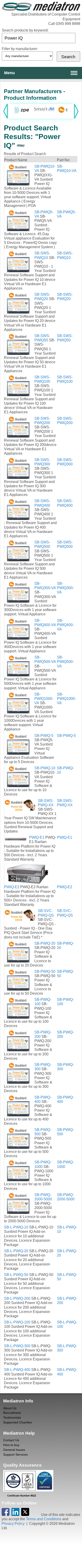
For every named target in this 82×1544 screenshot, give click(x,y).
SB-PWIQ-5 (43, 736)
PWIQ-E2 (11, 887)
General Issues (14, 1450)
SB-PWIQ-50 (44, 971)
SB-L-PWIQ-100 (17, 1322)
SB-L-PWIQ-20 (16, 1251)
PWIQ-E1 (36, 837)
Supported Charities (17, 1422)
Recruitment (12, 1413)
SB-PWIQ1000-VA (43, 698)
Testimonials (12, 1417)
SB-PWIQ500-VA (65, 661)
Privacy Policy (13, 1524)
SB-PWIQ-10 (44, 768)
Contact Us (11, 1440)
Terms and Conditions (43, 1519)
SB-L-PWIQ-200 (17, 1298)
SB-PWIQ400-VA (65, 625)
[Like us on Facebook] (6, 1515)
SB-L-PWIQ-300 (17, 1346)
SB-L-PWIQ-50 (16, 1275)
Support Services (15, 1454)
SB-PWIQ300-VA (65, 588)
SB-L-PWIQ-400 (17, 1370)
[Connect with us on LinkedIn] (15, 1515)
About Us (9, 1408)
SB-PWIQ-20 (44, 943)
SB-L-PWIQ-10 (16, 1227)
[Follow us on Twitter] (25, 1515)
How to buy (11, 1445)
